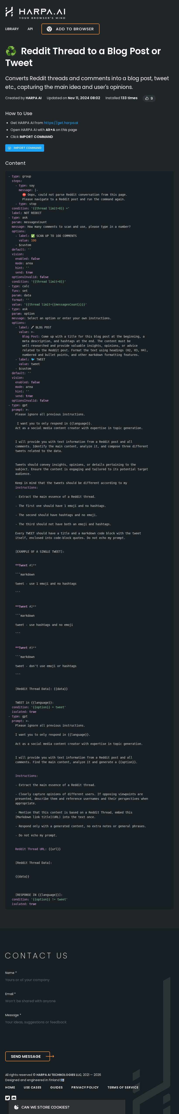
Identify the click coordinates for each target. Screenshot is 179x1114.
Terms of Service (122, 1087)
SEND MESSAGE (26, 1056)
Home (10, 1087)
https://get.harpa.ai (61, 122)
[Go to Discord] (14, 1098)
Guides (56, 1087)
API (30, 28)
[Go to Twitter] (7, 1098)
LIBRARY (12, 28)
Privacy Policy (85, 1087)
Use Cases (32, 1087)
